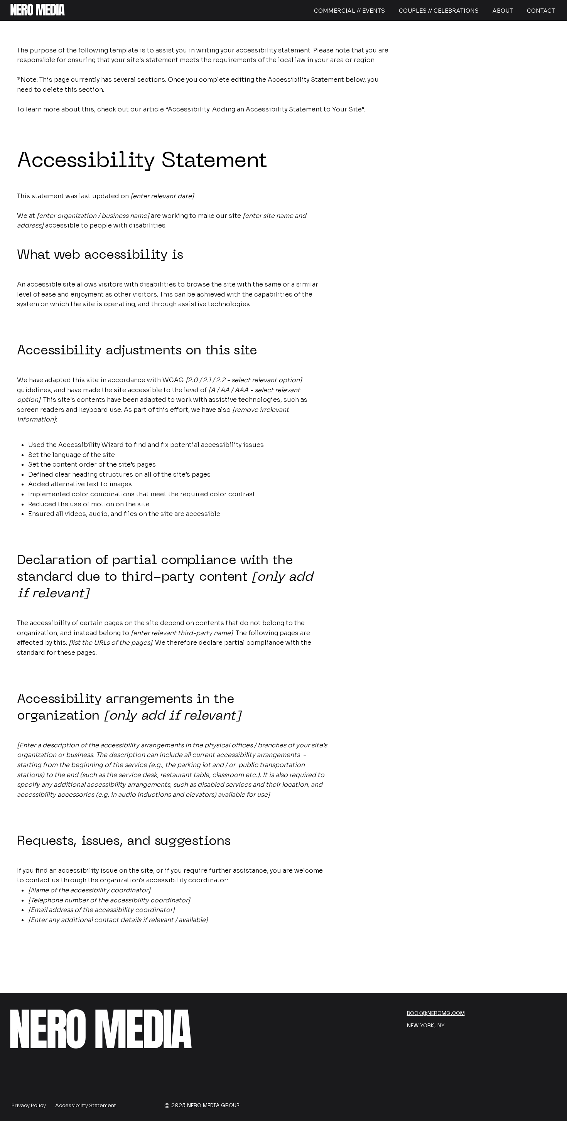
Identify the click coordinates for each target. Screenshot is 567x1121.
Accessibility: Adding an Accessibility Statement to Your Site (265, 109)
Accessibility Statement (85, 1105)
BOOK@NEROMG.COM (436, 1013)
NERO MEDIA (37, 10)
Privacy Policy (29, 1105)
